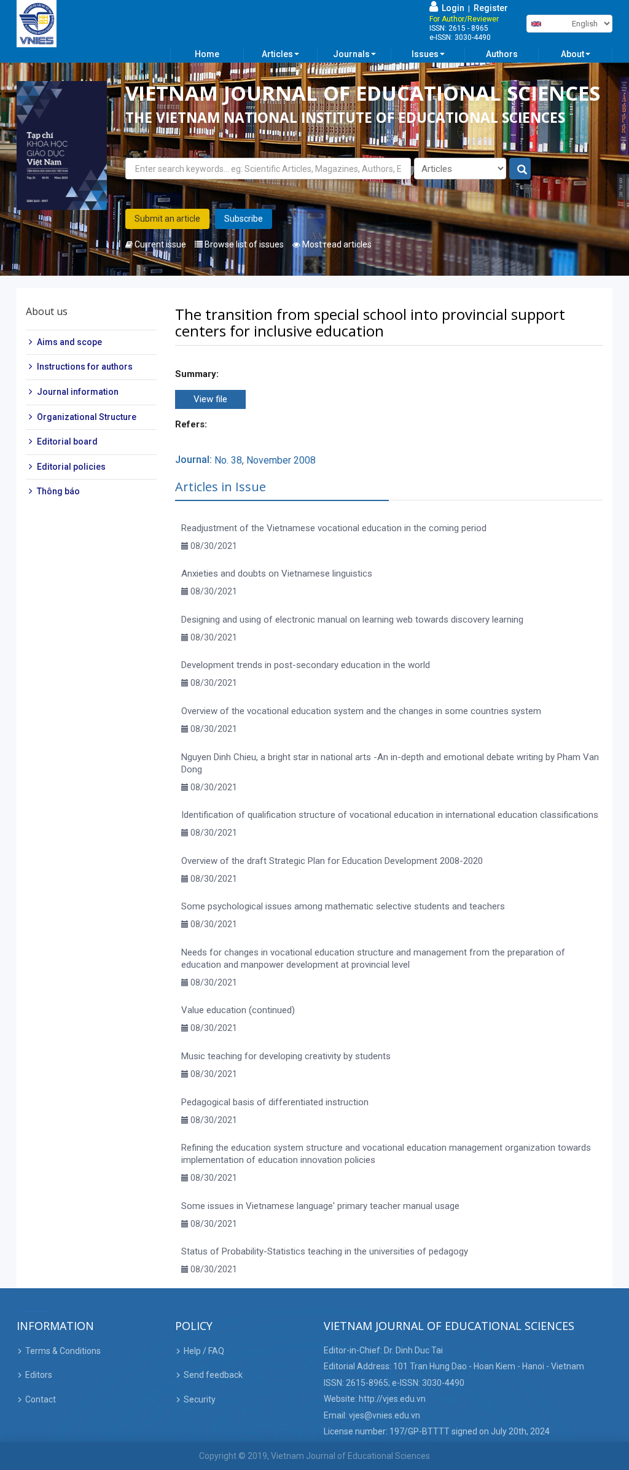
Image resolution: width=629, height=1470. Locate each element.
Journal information (78, 392)
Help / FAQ (204, 1351)
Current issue (159, 244)
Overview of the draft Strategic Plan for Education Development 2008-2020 (332, 860)
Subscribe (243, 219)
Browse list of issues (243, 244)
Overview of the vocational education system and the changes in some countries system (361, 711)
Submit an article (167, 219)
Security (200, 1399)
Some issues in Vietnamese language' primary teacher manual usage (320, 1205)
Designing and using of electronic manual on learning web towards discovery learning (352, 619)
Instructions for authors (85, 366)
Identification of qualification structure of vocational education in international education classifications (389, 814)
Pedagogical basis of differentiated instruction (275, 1102)
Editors (38, 1375)
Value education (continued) (238, 1010)
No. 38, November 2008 (265, 460)
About (572, 54)
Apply (520, 169)
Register (491, 8)
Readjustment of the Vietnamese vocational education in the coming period (333, 528)
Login (451, 8)
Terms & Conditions (63, 1351)
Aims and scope (69, 342)
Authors (502, 54)
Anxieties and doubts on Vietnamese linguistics (276, 573)
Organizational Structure (86, 417)
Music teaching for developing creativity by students (286, 1056)
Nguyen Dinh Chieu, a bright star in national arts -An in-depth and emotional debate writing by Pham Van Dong (390, 763)
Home (207, 54)
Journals (351, 54)
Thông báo (58, 491)
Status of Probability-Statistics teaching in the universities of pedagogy (324, 1251)
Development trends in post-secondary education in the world (305, 665)
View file (210, 399)
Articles (277, 54)
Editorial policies (71, 467)
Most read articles (336, 244)
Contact (40, 1399)
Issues (425, 54)
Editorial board (67, 441)
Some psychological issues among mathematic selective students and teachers (343, 906)
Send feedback (213, 1375)
